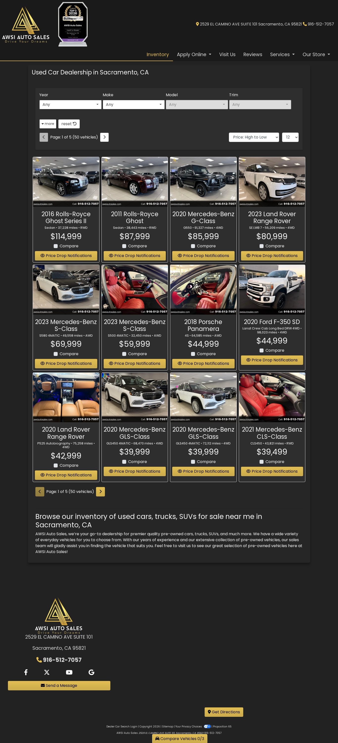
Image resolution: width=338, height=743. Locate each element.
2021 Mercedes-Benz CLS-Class (272, 433)
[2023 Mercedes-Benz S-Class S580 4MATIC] (66, 290)
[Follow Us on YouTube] (69, 672)
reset (67, 124)
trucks (201, 534)
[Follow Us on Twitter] (47, 672)
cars (188, 534)
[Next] (104, 137)
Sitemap (167, 726)
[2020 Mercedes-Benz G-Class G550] (203, 182)
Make (108, 95)
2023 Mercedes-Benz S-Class (66, 325)
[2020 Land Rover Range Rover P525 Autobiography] (66, 397)
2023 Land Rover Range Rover (272, 217)
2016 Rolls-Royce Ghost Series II (66, 217)
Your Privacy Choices (189, 726)
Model (172, 95)
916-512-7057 (321, 24)
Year (43, 95)
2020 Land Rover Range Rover (66, 433)
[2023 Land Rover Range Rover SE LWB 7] (272, 182)
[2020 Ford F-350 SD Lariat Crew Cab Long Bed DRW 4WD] (272, 290)
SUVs (213, 534)
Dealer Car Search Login (121, 726)
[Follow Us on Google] (91, 672)
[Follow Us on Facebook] (26, 672)
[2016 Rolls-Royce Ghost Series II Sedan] (66, 182)
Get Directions (225, 712)
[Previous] (43, 137)
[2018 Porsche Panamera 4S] (203, 290)
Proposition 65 (222, 726)
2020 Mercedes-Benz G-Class (203, 217)
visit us (184, 546)
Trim (233, 95)
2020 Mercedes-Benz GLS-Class (135, 433)
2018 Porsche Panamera (203, 325)
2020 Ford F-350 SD (272, 322)
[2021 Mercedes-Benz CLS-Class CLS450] (272, 397)
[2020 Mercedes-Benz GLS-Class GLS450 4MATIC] (135, 397)
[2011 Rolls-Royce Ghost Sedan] (135, 182)
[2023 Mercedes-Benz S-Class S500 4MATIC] (135, 290)
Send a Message (61, 685)
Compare (69, 246)
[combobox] (70, 104)
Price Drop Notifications (68, 255)
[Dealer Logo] (26, 24)
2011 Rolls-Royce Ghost (134, 217)
